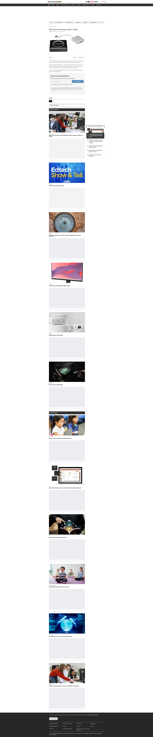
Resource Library (58, 22)
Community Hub (69, 22)
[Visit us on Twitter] (88, 2)
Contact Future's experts (68, 723)
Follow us (76, 57)
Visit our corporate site (93, 714)
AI (99, 22)
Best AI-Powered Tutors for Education (95, 155)
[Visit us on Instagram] (90, 2)
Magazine (78, 22)
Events (79, 5)
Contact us (51, 728)
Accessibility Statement (67, 728)
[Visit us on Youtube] (92, 2)
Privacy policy (79, 723)
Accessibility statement (53, 726)
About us (92, 726)
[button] (103, 1)
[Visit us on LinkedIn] (96, 2)
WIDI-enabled (56, 66)
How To (57, 5)
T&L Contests (93, 22)
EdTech (55, 26)
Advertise (85, 22)
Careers (64, 726)
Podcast (92, 5)
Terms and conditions (53, 723)
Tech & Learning (53, 31)
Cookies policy (93, 723)
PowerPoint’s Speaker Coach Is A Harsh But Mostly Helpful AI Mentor (96, 135)
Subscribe (98, 5)
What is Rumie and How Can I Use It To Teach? (95, 151)
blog (51, 101)
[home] (49, 5)
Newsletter (82, 57)
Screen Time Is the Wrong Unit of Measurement (96, 146)
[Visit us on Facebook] (86, 2)
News (53, 5)
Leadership (73, 5)
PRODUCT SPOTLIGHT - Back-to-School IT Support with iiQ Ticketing (96, 141)
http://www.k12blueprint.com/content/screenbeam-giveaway (69, 70)
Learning (50, 26)
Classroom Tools (65, 5)
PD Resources (86, 5)
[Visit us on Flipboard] (94, 2)
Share (52, 57)
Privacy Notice (55, 88)
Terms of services (65, 87)
